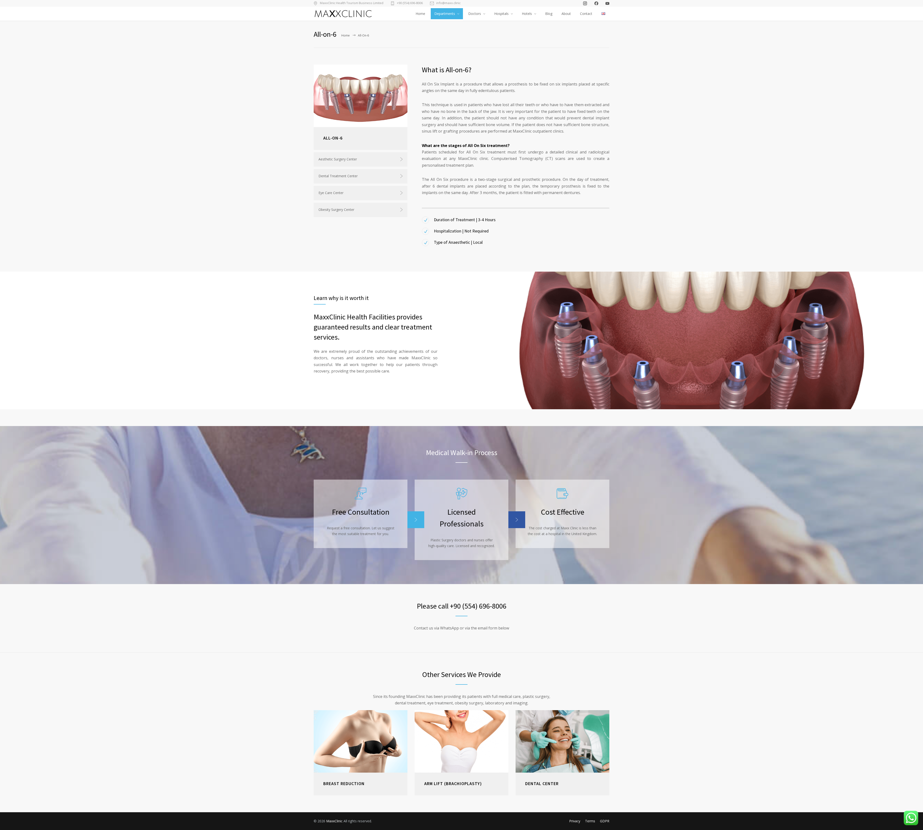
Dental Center (542, 783)
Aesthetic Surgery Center (337, 159)
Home (420, 13)
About (566, 13)
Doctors (474, 13)
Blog (548, 13)
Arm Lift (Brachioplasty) (453, 783)
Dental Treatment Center (338, 176)
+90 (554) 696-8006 (410, 3)
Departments (444, 13)
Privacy (574, 821)
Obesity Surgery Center (336, 209)
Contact (586, 13)
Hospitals (501, 13)
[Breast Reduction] (360, 741)
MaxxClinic (334, 821)
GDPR (604, 821)
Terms (590, 821)
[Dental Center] (562, 741)
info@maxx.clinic (448, 3)
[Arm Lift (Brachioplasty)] (461, 741)
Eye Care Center (330, 192)
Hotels (527, 13)
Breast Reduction (344, 783)
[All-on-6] (360, 96)
